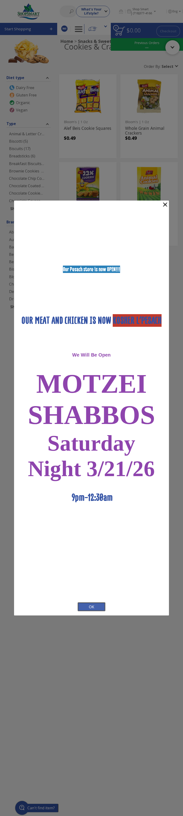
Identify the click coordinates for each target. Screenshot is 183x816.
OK (91, 606)
